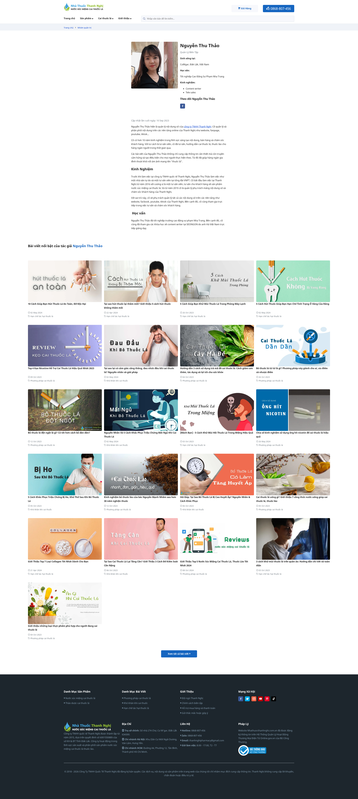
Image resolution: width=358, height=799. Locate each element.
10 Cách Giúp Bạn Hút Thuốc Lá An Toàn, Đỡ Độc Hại (57, 303)
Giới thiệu (124, 18)
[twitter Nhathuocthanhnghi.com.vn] (247, 700)
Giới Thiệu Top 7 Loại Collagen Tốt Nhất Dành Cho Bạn (58, 561)
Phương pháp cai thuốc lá (42, 380)
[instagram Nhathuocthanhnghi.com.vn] (253, 700)
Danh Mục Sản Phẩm (77, 691)
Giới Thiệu (187, 691)
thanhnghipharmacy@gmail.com (203, 740)
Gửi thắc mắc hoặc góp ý (194, 713)
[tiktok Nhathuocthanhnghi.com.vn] (273, 700)
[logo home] (83, 7)
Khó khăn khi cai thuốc (117, 380)
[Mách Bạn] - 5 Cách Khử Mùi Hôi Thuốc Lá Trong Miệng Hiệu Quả (216, 432)
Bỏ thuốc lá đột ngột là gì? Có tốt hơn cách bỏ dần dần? (59, 432)
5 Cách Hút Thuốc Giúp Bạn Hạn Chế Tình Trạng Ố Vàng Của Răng (292, 303)
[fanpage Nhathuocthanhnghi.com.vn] (240, 700)
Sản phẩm (86, 18)
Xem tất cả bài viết (178, 653)
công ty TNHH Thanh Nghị (197, 126)
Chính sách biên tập (192, 703)
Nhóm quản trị (84, 27)
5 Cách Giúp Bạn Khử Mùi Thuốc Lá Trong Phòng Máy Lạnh (213, 303)
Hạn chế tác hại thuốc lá (41, 316)
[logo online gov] (252, 750)
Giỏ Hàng (245, 8)
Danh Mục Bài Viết (134, 691)
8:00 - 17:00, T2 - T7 (199, 745)
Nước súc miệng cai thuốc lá (80, 698)
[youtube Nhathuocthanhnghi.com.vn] (260, 700)
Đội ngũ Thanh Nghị (192, 698)
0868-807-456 (280, 8)
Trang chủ (69, 18)
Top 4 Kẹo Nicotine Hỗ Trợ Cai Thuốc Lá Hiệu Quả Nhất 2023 (61, 368)
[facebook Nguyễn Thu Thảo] (182, 107)
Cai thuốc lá (105, 18)
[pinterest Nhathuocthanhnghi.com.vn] (267, 700)
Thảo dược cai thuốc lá (77, 703)
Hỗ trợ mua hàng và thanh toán (198, 708)
